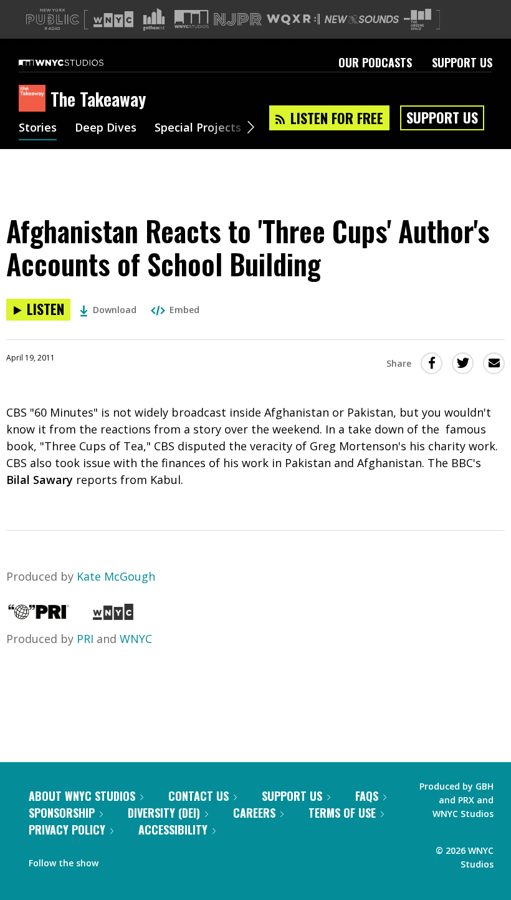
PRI (85, 638)
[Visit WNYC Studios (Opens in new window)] (191, 19)
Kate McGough (116, 576)
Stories (38, 128)
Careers (254, 813)
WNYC (136, 638)
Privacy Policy (67, 829)
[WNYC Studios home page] (77, 62)
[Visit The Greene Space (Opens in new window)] (417, 20)
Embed (184, 310)
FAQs (366, 796)
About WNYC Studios (82, 796)
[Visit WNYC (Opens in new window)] (113, 19)
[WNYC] (113, 615)
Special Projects (198, 128)
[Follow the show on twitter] (140, 860)
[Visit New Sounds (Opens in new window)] (362, 19)
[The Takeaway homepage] (34, 99)
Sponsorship (62, 813)
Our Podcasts (375, 62)
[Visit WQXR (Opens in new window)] (293, 20)
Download (114, 310)
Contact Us (198, 796)
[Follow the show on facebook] (116, 860)
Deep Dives (105, 128)
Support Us (462, 62)
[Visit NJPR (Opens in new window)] (238, 19)
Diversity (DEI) (164, 813)
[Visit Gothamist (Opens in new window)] (154, 19)
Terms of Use (342, 813)
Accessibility (173, 829)
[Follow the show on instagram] (164, 860)
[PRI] (38, 615)
